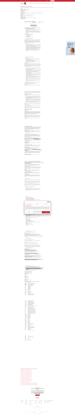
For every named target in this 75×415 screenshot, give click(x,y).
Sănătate (35, 3)
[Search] (54, 0)
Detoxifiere (30, 401)
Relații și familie (48, 3)
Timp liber (45, 402)
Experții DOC (31, 3)
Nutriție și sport (39, 3)
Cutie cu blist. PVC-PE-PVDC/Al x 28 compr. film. (26, 373)
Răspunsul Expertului (22, 402)
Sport (29, 404)
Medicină (26, 402)
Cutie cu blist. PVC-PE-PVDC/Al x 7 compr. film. (26, 369)
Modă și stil (35, 401)
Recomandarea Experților (51, 400)
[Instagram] (35, 408)
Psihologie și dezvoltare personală (41, 402)
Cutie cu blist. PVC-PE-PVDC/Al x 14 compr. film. (26, 371)
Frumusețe (44, 3)
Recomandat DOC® (47, 411)
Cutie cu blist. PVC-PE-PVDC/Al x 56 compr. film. (26, 376)
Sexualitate (40, 403)
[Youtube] (41, 408)
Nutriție (30, 402)
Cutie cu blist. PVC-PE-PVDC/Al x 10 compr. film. (26, 370)
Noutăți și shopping (36, 402)
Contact (34, 411)
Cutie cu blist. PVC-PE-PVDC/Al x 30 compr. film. (26, 374)
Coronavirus (26, 401)
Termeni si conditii (27, 411)
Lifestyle (52, 3)
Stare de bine (45, 401)
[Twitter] (37, 408)
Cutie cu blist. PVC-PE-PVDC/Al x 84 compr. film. (26, 377)
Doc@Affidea (22, 401)
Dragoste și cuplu (40, 401)
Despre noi (40, 411)
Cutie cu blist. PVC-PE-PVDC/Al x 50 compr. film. (26, 375)
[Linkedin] (39, 408)
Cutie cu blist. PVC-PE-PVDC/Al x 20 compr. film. (26, 372)
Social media (37, 406)
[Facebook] (33, 408)
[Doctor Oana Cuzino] (24, 3)
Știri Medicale (26, 404)
